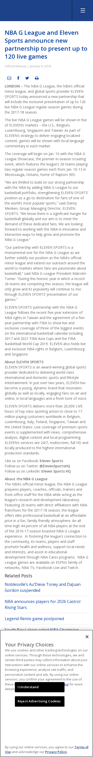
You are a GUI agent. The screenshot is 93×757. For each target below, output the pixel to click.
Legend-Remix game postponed (34, 618)
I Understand (28, 687)
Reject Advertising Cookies (39, 701)
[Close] (87, 636)
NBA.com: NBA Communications (37, 9)
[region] (46, 693)
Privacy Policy (56, 752)
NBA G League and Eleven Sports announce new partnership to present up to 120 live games (46, 44)
